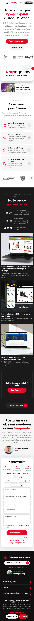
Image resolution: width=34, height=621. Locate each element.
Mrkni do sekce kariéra (16, 563)
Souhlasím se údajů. (18, 526)
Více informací (17, 610)
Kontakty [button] (6, 587)
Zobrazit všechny (16, 405)
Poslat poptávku (16, 41)
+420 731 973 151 (17, 541)
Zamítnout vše (12, 616)
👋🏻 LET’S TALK (28, 2)
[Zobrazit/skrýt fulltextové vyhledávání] (6, 3)
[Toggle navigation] (2, 3)
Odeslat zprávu (16, 533)
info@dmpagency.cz (17, 543)
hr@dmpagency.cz (20, 573)
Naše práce (17, 47)
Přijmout (24, 616)
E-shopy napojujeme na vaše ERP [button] (15, 594)
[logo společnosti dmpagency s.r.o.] (16, 3)
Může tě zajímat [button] (9, 581)
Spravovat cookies (17, 612)
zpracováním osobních (22, 525)
